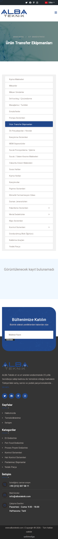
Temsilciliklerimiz (13, 418)
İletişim (8, 422)
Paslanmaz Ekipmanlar (15, 462)
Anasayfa (18, 37)
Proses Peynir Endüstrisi (16, 448)
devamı (5, 387)
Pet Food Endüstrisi (14, 443)
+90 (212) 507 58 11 (19, 486)
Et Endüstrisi (11, 438)
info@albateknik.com (20, 496)
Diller (50, 2)
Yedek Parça (11, 467)
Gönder (9, 340)
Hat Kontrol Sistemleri (15, 457)
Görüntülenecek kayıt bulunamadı (29, 269)
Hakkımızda (10, 413)
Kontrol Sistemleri (13, 452)
